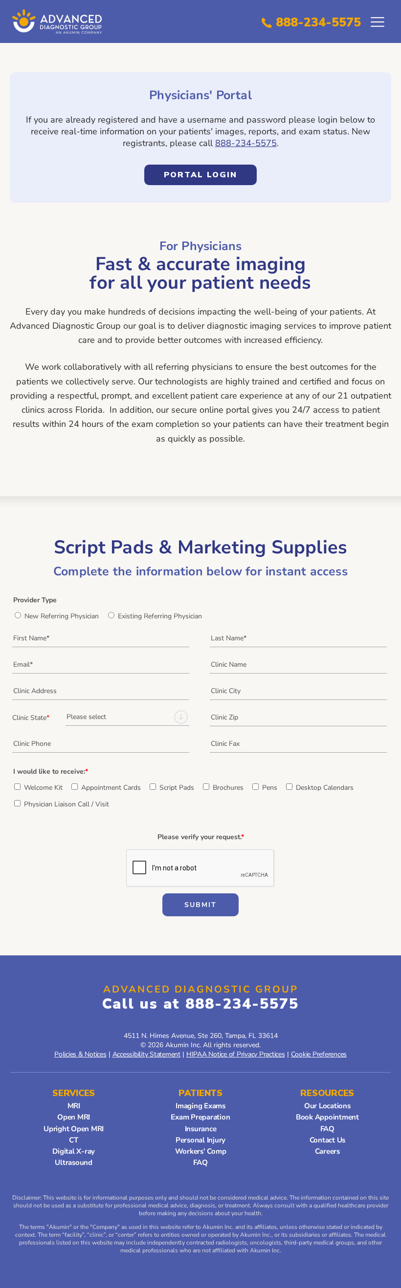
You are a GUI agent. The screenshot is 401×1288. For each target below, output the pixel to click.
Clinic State (30, 717)
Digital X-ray (73, 1151)
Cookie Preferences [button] (319, 1054)
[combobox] (127, 717)
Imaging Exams (200, 1106)
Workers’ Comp (200, 1151)
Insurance (201, 1129)
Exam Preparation (200, 1117)
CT (73, 1140)
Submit (200, 904)
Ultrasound (73, 1162)
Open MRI (73, 1117)
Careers (327, 1151)
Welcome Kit (43, 787)
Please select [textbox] (86, 716)
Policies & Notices (80, 1054)
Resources (327, 1093)
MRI (73, 1106)
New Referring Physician (61, 616)
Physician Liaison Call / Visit (66, 804)
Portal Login (190, 177)
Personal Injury (200, 1140)
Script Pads (176, 787)
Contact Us (328, 1140)
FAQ (200, 1162)
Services (73, 1093)
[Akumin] (59, 21)
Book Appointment (327, 1117)
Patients (200, 1093)
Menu (377, 22)
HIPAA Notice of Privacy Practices (235, 1054)
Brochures (228, 787)
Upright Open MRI (74, 1129)
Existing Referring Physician (160, 616)
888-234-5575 (318, 22)
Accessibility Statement (146, 1054)
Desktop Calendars (325, 787)
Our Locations (327, 1106)
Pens (269, 787)
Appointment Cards (111, 787)
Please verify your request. (200, 837)
